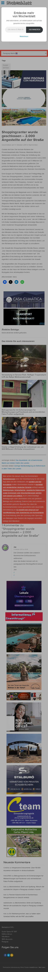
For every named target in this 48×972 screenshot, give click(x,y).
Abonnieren (34, 30)
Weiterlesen (24, 36)
